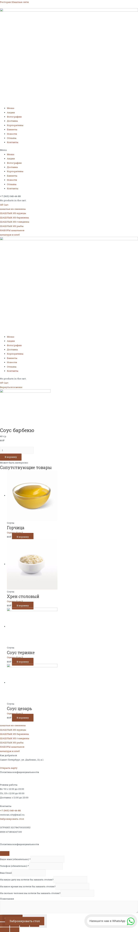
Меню (10, 108)
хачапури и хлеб (10, 234)
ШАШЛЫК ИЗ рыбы (12, 226)
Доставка (12, 120)
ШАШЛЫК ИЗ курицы (13, 213)
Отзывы (11, 138)
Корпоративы (15, 125)
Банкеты (12, 129)
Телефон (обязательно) (14, 865)
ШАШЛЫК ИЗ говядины (14, 221)
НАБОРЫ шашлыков (12, 230)
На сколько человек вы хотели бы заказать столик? (30, 893)
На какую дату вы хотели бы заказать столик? (27, 879)
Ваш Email (6, 872)
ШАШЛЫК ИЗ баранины (14, 217)
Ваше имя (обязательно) (15, 859)
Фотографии (14, 116)
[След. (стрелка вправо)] (14, 929)
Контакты (12, 142)
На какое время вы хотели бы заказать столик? (28, 886)
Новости (12, 133)
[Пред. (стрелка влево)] (4, 929)
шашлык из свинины (13, 208)
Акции (11, 112)
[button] (69, 150)
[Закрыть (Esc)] (4, 924)
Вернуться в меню (11, 387)
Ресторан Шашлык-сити (14, 2)
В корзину (11, 456)
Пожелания (7, 898)
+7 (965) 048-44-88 (10, 810)
